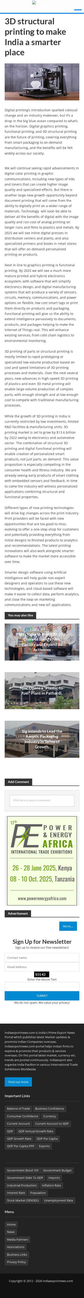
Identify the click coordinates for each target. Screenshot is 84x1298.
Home (11, 1225)
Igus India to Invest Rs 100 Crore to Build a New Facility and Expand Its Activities (42, 642)
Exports (44, 1146)
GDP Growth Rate (19, 1139)
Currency (49, 1116)
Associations (15, 1247)
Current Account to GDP (52, 1124)
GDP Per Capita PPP (20, 1146)
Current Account (18, 1124)
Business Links (17, 1255)
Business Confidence (49, 1109)
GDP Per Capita (47, 1139)
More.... (68, 926)
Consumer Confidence (22, 1116)
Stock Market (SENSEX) (23, 1200)
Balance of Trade (18, 1109)
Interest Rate (16, 1193)
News (11, 1232)
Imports (54, 1178)
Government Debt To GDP (25, 1178)
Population (38, 1193)
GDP (10, 1131)
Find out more (18, 1082)
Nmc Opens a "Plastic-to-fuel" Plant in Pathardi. (42, 691)
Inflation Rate (51, 1185)
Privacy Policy (16, 1262)
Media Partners (17, 1240)
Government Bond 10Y (22, 1170)
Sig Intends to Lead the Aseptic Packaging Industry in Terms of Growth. (42, 739)
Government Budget (57, 1170)
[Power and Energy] (42, 860)
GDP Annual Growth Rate (35, 1131)
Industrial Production (22, 1185)
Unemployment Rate (58, 1200)
